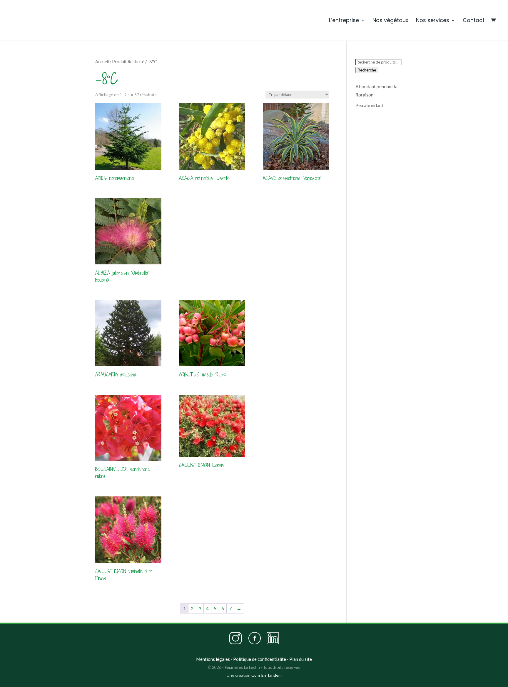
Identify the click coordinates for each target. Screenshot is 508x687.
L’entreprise (344, 21)
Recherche (367, 70)
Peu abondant (369, 105)
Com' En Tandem (266, 675)
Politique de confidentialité (259, 659)
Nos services (432, 21)
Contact (473, 21)
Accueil (102, 61)
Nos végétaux (390, 21)
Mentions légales (213, 659)
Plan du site (300, 659)
